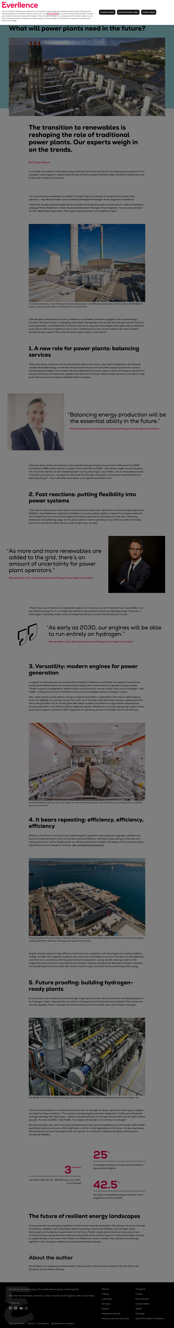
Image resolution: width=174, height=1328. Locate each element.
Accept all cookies (107, 12)
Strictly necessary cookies (128, 12)
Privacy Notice (52, 14)
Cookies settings (148, 12)
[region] (87, 12)
